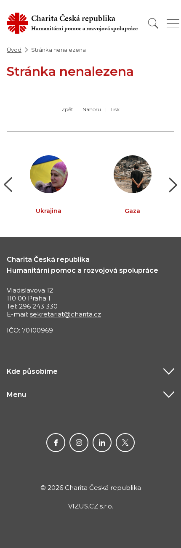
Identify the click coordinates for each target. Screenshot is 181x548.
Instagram (78, 442)
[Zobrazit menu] (173, 23)
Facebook (55, 442)
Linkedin (102, 442)
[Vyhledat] (153, 23)
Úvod (14, 49)
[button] (8, 185)
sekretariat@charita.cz (65, 314)
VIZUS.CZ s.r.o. (90, 506)
